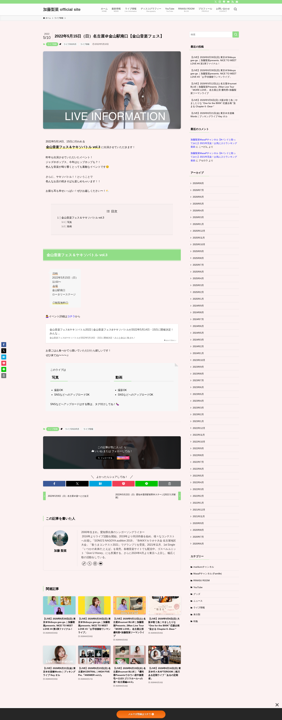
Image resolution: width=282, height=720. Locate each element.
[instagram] (220, 2)
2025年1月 (198, 298)
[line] (224, 2)
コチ (69, 316)
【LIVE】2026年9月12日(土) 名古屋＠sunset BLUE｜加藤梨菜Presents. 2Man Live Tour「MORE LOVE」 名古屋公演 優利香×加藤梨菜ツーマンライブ (213, 88)
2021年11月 (199, 516)
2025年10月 (199, 244)
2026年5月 (198, 203)
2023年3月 (198, 407)
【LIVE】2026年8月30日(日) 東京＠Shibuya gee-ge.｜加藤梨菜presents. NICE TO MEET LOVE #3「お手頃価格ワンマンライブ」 (213, 73)
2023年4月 (198, 400)
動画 (69, 226)
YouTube (198, 587)
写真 (69, 222)
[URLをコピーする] (169, 483)
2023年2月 (198, 414)
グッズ (196, 594)
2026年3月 (198, 217)
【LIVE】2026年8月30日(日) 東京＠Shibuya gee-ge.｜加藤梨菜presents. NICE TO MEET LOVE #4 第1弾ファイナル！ (213, 60)
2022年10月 (199, 441)
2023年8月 (198, 373)
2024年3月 (198, 339)
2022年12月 (199, 428)
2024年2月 (198, 346)
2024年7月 (198, 319)
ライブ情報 (52, 44)
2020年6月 (198, 543)
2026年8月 (198, 183)
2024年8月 (198, 312)
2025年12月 (199, 230)
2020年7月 (198, 536)
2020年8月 (198, 530)
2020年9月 (198, 523)
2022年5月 (198, 475)
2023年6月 (198, 387)
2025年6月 (198, 271)
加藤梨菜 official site (61, 9)
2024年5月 (198, 332)
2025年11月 (199, 237)
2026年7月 (198, 190)
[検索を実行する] (235, 34)
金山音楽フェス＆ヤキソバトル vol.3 (82, 217)
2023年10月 (199, 360)
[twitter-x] (215, 2)
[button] (54, 483)
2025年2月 (198, 292)
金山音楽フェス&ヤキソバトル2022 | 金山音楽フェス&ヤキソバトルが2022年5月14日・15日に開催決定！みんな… (111, 331)
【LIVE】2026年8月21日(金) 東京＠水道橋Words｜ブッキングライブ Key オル (212, 115)
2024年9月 (198, 305)
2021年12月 (199, 509)
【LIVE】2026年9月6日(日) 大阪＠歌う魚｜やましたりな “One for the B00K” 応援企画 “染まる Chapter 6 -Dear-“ (213, 103)
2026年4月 (198, 210)
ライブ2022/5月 (70, 44)
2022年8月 (198, 455)
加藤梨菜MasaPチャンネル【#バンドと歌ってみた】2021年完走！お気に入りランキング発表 (214, 143)
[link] (84, 563)
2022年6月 (198, 468)
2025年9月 (198, 251)
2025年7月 (198, 264)
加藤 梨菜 (60, 550)
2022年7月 (198, 462)
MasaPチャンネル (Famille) (207, 573)
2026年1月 (198, 224)
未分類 (196, 614)
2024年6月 (198, 326)
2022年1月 (198, 502)
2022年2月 (198, 496)
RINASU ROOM (201, 580)
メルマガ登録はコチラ (139, 714)
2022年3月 (198, 489)
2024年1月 (198, 353)
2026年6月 (198, 196)
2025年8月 (198, 258)
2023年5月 (198, 394)
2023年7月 (198, 380)
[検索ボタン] (235, 9)
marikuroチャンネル (203, 567)
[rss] (232, 2)
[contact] (237, 2)
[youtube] (228, 2)
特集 (195, 621)
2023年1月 (198, 421)
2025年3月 (198, 285)
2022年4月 (198, 482)
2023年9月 (198, 366)
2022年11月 (199, 434)
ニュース (198, 601)
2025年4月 (198, 278)
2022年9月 (198, 448)
